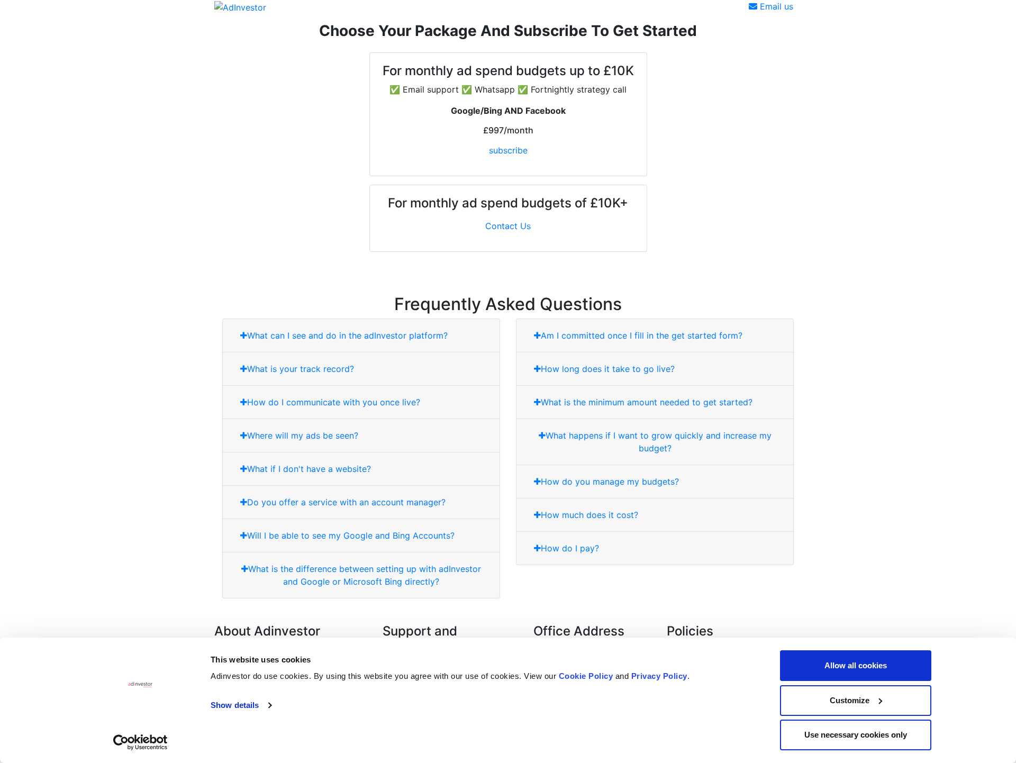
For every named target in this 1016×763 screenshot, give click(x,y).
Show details (235, 705)
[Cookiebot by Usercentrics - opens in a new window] (140, 742)
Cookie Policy (586, 675)
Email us (775, 6)
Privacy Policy (659, 675)
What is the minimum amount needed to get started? (646, 402)
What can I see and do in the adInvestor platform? (347, 335)
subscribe (508, 150)
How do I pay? (570, 548)
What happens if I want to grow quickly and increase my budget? (659, 441)
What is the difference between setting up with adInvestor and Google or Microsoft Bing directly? (364, 575)
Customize (849, 700)
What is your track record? (300, 369)
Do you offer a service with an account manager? (346, 502)
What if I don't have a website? (309, 469)
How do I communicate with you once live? (333, 402)
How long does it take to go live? (608, 369)
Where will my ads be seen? (302, 435)
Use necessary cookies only (855, 734)
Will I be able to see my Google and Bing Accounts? (351, 535)
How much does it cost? (589, 515)
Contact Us (508, 226)
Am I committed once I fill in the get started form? (641, 335)
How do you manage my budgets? (610, 481)
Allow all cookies (855, 665)
